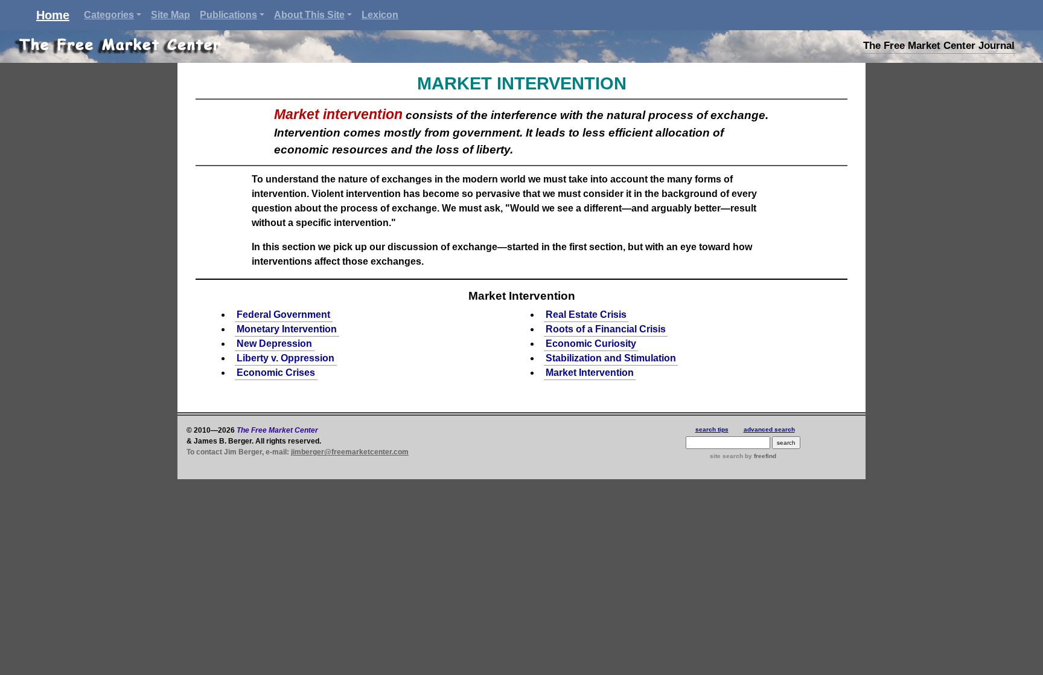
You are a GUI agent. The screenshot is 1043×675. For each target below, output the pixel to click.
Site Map (170, 15)
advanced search (769, 429)
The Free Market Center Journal (939, 45)
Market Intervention (590, 372)
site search (726, 456)
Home (52, 15)
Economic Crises (276, 372)
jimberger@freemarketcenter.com (350, 452)
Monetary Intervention (287, 329)
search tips (712, 429)
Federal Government (283, 314)
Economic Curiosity (591, 343)
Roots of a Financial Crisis (606, 329)
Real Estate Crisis (586, 314)
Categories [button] (109, 15)
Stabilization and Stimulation (611, 358)
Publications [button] (228, 15)
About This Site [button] (309, 15)
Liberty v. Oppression (285, 358)
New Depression (274, 343)
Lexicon (380, 15)
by (759, 456)
